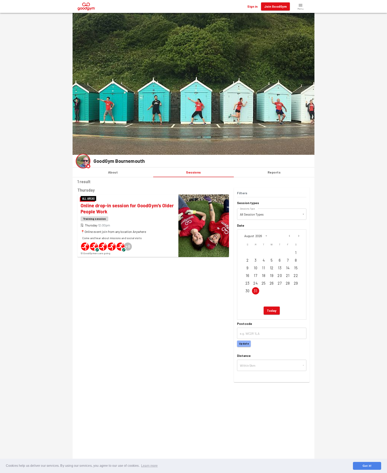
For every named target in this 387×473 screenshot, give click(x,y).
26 (272, 283)
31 (255, 291)
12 (272, 268)
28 (288, 283)
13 (279, 268)
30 (248, 291)
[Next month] (299, 236)
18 (263, 275)
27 (280, 283)
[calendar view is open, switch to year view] (266, 236)
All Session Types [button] (252, 214)
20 (280, 275)
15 (296, 268)
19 (271, 275)
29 (296, 283)
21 (288, 275)
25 (264, 283)
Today (271, 310)
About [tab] (113, 172)
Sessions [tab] (193, 172)
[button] (300, 6)
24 (255, 283)
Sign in (252, 6)
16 (247, 275)
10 (255, 268)
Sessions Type (247, 208)
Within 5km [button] (248, 365)
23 (248, 283)
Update (244, 343)
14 (288, 268)
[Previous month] (289, 236)
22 (296, 275)
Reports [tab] (274, 172)
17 (255, 275)
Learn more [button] (149, 465)
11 (263, 268)
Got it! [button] (367, 465)
